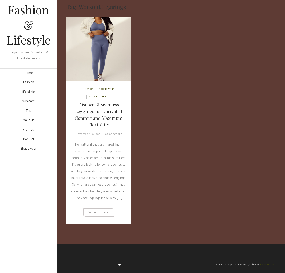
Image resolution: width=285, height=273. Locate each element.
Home (28, 73)
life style (28, 92)
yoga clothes (97, 96)
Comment (115, 134)
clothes (28, 130)
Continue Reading (98, 212)
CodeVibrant (267, 265)
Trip (28, 111)
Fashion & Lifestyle (29, 24)
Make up (28, 120)
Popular (28, 139)
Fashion (28, 82)
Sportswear (106, 89)
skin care (28, 101)
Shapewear (28, 149)
